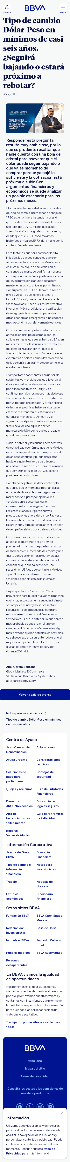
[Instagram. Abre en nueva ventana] (40, 1107)
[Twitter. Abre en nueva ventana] (29, 1107)
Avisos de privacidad (35, 1076)
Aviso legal (35, 1061)
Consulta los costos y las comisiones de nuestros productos (35, 1091)
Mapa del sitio (35, 1068)
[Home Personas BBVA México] (35, 7)
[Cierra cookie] (62, 1112)
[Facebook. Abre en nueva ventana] (19, 1107)
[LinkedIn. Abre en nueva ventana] (50, 1107)
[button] (35, 694)
